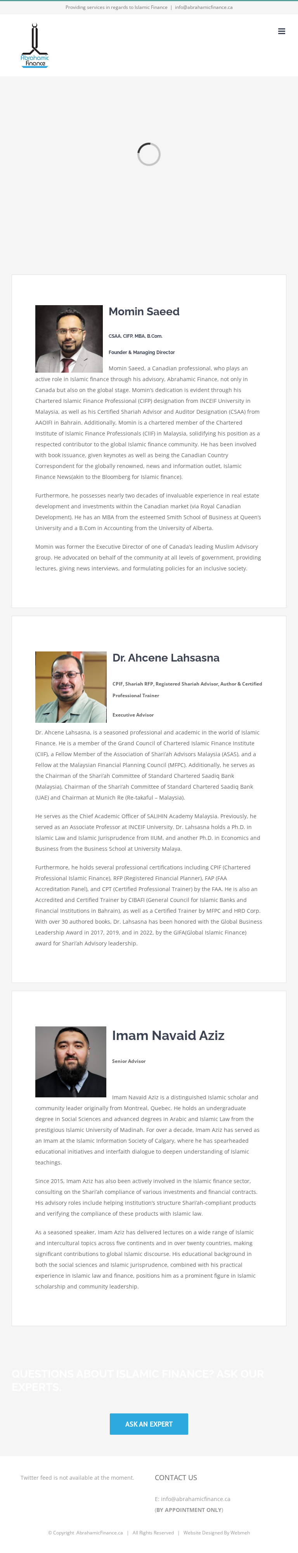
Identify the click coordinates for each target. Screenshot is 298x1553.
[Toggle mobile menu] (282, 31)
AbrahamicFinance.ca (99, 1532)
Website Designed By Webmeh (217, 1532)
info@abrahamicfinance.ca (204, 7)
